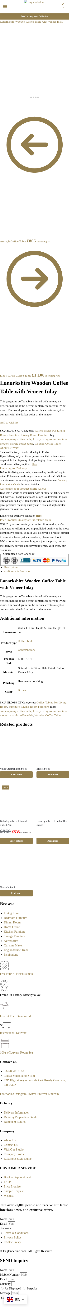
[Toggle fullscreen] (7, 104)
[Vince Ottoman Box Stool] (16, 747)
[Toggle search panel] (4, 15)
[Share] (4, 104)
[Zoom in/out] (10, 104)
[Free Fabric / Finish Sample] (4, 969)
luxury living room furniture (50, 439)
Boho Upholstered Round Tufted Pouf (13, 823)
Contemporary (26, 649)
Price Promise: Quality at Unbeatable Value (25, 519)
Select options (16, 841)
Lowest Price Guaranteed (15, 1016)
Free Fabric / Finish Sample (16, 973)
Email (4, 1223)
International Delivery (13, 1032)
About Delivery (9, 447)
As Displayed (13, 1288)
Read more (16, 774)
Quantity (5, 1283)
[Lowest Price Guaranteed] (5, 1011)
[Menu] (8, 7)
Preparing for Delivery (13, 468)
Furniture (14, 435)
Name (4, 1219)
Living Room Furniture (35, 435)
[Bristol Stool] (52, 747)
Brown (22, 690)
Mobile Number (10, 1274)
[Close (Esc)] (1, 104)
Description (11, 567)
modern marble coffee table (16, 443)
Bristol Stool (43, 768)
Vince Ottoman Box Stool (13, 768)
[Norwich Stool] (16, 866)
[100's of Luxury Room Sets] (5, 1048)
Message (5, 1293)
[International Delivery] (5, 1028)
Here (38, 515)
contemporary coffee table (15, 439)
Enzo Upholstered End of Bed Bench (51, 823)
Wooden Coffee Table (48, 443)
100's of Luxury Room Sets (16, 1052)
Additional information (17, 571)
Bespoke (32, 1288)
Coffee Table (25, 641)
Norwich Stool (7, 887)
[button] (63, 6)
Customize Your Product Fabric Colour (23, 488)
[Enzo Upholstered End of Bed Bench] (52, 800)
